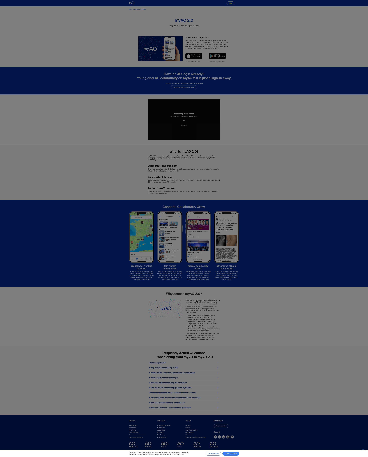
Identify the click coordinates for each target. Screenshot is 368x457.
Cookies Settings (213, 454)
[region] (184, 453)
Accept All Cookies (231, 454)
